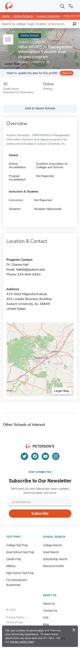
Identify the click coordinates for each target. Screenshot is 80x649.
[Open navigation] (71, 6)
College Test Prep (17, 545)
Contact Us (50, 610)
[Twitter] (24, 456)
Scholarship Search (55, 559)
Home (5, 16)
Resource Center (53, 566)
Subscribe (39, 513)
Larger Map (61, 391)
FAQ (45, 617)
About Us (49, 603)
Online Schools (23, 16)
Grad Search (51, 552)
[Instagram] (55, 456)
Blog (46, 624)
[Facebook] (35, 456)
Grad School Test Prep (20, 552)
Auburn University (48, 16)
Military (11, 566)
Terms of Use (14, 622)
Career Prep (13, 559)
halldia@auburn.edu (30, 269)
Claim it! (67, 73)
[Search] (62, 6)
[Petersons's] (9, 6)
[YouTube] (45, 456)
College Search (52, 545)
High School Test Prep (20, 573)
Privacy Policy (15, 617)
